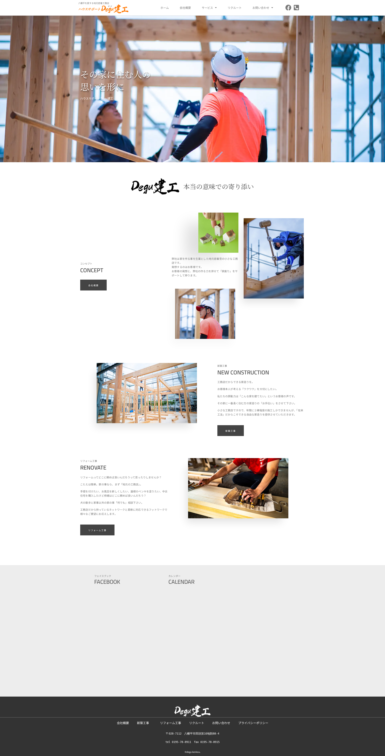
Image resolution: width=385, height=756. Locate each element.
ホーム (164, 8)
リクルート (235, 8)
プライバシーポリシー (253, 723)
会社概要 (185, 8)
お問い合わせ (260, 8)
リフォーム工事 (170, 723)
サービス (207, 8)
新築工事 (144, 723)
